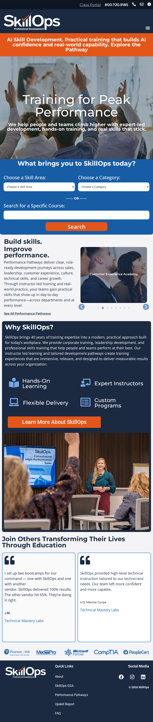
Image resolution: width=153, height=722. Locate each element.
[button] (147, 28)
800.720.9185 (116, 5)
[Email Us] (141, 4)
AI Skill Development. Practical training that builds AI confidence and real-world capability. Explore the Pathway (76, 45)
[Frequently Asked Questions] (149, 4)
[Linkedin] (143, 677)
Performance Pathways (71, 695)
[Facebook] (121, 677)
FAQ (58, 713)
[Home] (32, 21)
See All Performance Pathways (27, 313)
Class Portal (90, 5)
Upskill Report (64, 704)
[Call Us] (134, 4)
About (59, 676)
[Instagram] (132, 677)
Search (76, 226)
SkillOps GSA (64, 686)
